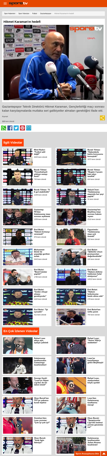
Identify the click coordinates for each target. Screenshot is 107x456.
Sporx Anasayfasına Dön (87, 454)
